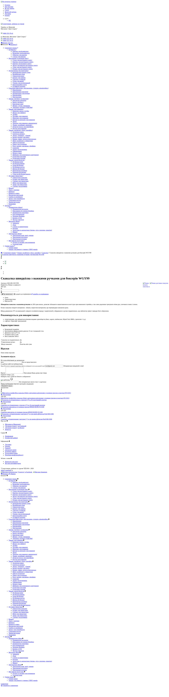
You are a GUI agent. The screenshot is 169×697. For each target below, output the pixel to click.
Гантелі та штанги (19, 134)
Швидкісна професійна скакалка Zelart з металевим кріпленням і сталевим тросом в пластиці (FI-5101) (35, 398)
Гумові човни (9, 246)
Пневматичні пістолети (20, 209)
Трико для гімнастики (20, 184)
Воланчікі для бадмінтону (21, 53)
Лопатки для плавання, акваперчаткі (25, 123)
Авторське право (10, 450)
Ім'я (2, 362)
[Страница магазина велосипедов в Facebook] (16, 472)
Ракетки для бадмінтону (21, 51)
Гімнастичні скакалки (20, 177)
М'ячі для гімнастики (20, 183)
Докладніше (6, 394)
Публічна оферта (10, 451)
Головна (7, 5)
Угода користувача (11, 453)
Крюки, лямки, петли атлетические (24, 139)
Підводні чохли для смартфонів (23, 127)
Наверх (13, 474)
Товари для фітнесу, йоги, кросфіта (20, 130)
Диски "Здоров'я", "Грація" (22, 135)
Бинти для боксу (18, 102)
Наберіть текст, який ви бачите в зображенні (15, 376)
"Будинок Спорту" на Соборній (15, 426)
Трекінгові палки (14, 202)
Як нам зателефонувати (13, 463)
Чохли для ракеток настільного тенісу (25, 65)
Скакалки (16, 148)
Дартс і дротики (14, 190)
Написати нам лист (11, 461)
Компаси (11, 191)
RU (10, 20)
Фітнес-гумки (17, 153)
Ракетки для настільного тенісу (23, 62)
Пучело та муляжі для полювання (24, 242)
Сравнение (4, 684)
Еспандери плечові (19, 158)
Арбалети (16, 223)
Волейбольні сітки (19, 74)
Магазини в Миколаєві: (13, 424)
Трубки (15, 114)
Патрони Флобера (18, 216)
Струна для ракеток (19, 56)
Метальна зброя (14, 221)
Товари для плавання (16, 109)
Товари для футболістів (17, 160)
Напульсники (17, 97)
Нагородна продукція (16, 195)
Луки (14, 225)
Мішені (15, 232)
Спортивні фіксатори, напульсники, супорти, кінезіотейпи (28, 88)
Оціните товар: (6, 375)
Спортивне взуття (15, 200)
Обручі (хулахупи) (19, 142)
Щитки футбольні (18, 169)
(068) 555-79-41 (8, 38)
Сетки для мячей (18, 81)
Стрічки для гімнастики (20, 181)
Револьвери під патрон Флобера (23, 211)
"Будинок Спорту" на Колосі (14, 428)
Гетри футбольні (18, 165)
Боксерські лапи (18, 104)
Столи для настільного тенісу (22, 60)
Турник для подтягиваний (21, 83)
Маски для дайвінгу (19, 113)
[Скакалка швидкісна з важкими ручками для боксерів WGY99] (22, 254)
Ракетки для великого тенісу (22, 63)
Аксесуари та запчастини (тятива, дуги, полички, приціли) (32, 230)
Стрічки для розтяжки (20, 186)
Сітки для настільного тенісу (22, 67)
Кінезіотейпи (17, 95)
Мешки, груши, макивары (21, 106)
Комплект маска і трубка (21, 111)
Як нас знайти (9, 8)
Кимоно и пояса (14, 193)
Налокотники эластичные (21, 93)
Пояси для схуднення (20, 144)
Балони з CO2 (17, 218)
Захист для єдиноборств (17, 198)
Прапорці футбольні (19, 172)
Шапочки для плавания (20, 118)
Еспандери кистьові (19, 156)
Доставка (8, 14)
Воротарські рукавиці (20, 170)
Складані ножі (17, 244)
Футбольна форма (18, 163)
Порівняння (9, 436)
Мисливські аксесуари (16, 241)
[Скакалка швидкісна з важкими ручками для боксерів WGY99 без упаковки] (5, 263)
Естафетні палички (19, 86)
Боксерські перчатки (19, 100)
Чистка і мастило (18, 219)
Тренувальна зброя (15, 234)
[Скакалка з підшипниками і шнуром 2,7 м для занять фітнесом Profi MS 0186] (27, 414)
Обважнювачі (17, 151)
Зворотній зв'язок (10, 12)
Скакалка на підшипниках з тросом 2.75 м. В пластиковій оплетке (23, 405)
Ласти (15, 121)
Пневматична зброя (15, 207)
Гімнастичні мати (18, 76)
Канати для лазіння (19, 77)
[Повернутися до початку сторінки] (8, 1)
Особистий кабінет (11, 438)
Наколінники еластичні (20, 92)
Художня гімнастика (16, 176)
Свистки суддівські (19, 79)
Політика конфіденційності (14, 455)
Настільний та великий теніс (18, 58)
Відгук (3, 373)
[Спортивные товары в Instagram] (40, 472)
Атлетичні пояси (18, 132)
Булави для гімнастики (20, 179)
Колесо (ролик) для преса (21, 137)
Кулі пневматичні (18, 214)
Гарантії (7, 448)
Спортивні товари (11, 48)
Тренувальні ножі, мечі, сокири (23, 235)
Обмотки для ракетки (20, 55)
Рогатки (15, 228)
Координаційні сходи (20, 85)
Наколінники (17, 90)
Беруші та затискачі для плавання (24, 120)
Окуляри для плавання (20, 116)
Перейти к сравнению (10, 685)
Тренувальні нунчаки (20, 239)
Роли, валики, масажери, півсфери (24, 146)
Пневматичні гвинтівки (20, 212)
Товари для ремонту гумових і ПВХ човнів (23, 249)
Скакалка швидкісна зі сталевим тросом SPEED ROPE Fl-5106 (22, 412)
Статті (7, 10)
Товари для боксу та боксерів (18, 99)
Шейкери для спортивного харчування (26, 155)
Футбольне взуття (18, 167)
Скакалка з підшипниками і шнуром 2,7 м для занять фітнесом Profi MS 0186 (26, 419)
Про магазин (9, 6)
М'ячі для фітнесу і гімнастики (23, 141)
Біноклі (11, 188)
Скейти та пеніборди (16, 197)
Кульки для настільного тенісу (23, 69)
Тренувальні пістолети (20, 237)
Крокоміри (12, 204)
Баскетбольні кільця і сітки (21, 72)
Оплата (7, 15)
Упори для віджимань (20, 149)
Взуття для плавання (19, 128)
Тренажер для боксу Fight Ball (22, 107)
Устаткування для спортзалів (18, 70)
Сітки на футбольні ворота (21, 174)
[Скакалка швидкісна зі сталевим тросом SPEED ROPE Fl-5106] (22, 407)
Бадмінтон (12, 49)
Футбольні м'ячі (18, 162)
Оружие (7, 205)
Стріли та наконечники (20, 226)
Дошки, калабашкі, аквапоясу (22, 125)
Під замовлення (8, 294)
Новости (8, 429)
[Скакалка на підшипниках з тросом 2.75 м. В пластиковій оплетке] (24, 400)
